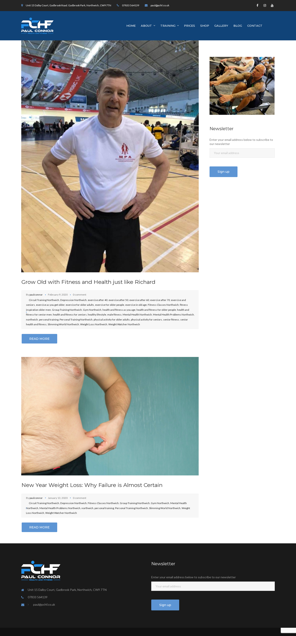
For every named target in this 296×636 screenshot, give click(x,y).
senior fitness (171, 319)
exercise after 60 (139, 300)
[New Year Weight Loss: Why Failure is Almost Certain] (110, 416)
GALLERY (221, 25)
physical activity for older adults (112, 319)
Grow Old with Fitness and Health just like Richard (88, 282)
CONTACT (254, 25)
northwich (32, 319)
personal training (49, 319)
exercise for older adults (80, 304)
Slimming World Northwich (63, 324)
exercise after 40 (97, 300)
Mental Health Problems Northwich (173, 314)
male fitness (114, 314)
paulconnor (36, 294)
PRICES (189, 25)
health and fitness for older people (156, 309)
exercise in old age (136, 304)
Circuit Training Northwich (44, 300)
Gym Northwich (92, 309)
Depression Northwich (73, 300)
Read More (39, 339)
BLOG (237, 25)
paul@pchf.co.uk (160, 5)
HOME (131, 25)
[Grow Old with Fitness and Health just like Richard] (110, 156)
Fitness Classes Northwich (163, 304)
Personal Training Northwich (76, 319)
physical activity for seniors (146, 319)
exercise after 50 (118, 300)
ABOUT (146, 25)
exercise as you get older (50, 304)
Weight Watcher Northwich (124, 324)
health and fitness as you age (118, 309)
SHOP (204, 25)
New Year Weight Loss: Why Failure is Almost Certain (92, 485)
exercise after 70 (160, 300)
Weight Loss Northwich (93, 324)
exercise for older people (109, 304)
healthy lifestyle (97, 314)
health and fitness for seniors (70, 314)
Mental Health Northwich (137, 314)
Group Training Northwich (67, 309)
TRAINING (168, 25)
